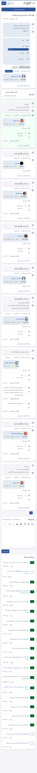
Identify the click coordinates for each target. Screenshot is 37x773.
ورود (9, 3)
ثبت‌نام (4, 3)
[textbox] (18, 536)
